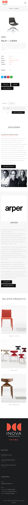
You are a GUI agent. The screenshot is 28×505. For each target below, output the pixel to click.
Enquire (15, 84)
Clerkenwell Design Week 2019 (8, 459)
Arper (10, 58)
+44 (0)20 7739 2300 (9, 493)
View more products (8, 166)
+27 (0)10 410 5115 (12, 491)
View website (6, 281)
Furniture (11, 62)
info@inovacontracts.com (7, 483)
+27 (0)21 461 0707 (10, 489)
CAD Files (11, 103)
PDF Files (4, 103)
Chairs (10, 64)
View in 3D (5, 84)
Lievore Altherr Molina (14, 60)
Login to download (18, 112)
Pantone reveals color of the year (8, 465)
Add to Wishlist (7, 88)
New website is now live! (6, 454)
